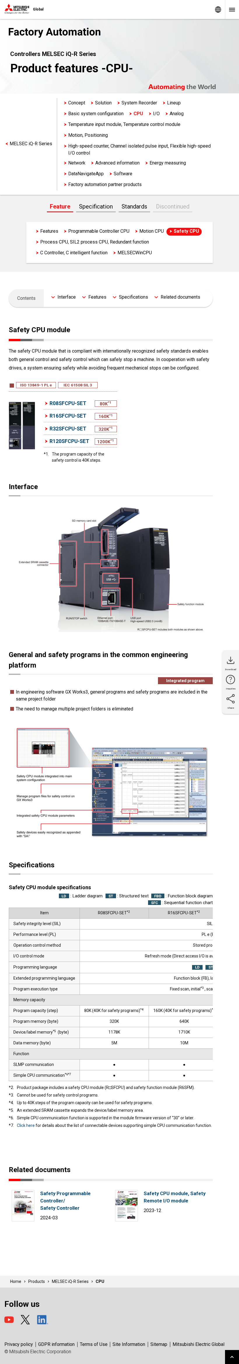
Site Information (129, 1344)
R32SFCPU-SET (68, 429)
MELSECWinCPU (134, 252)
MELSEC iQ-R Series (31, 143)
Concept (76, 103)
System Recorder (139, 103)
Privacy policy (18, 1344)
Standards (134, 206)
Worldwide (218, 9)
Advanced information (117, 163)
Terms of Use (94, 1344)
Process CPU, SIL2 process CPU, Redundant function (94, 242)
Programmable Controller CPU (98, 231)
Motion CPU (151, 231)
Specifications (133, 297)
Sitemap (158, 1344)
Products (36, 1281)
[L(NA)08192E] (23, 1220)
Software (123, 173)
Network (76, 163)
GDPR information (56, 1344)
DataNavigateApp (86, 173)
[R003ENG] (126, 1220)
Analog (177, 113)
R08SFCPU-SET (68, 403)
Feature (60, 206)
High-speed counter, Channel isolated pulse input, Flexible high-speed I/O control (139, 149)
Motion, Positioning (88, 135)
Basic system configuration (96, 113)
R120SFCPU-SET (69, 441)
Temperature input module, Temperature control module (124, 124)
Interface (66, 297)
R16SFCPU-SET (68, 416)
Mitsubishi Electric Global (198, 1344)
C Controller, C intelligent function (74, 252)
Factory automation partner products (105, 184)
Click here (26, 1125)
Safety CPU (186, 231)
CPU (138, 113)
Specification (96, 206)
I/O (156, 113)
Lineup (174, 103)
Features (49, 231)
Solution (103, 103)
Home (15, 1281)
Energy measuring (168, 163)
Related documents (180, 297)
